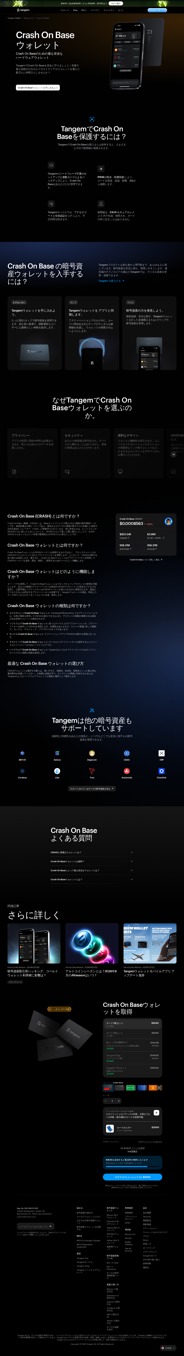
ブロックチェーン (15, 982)
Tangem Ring (83, 1265)
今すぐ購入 (116, 3)
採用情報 (147, 1263)
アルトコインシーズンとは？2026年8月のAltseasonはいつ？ (91, 973)
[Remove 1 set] (105, 1101)
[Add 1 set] (118, 1101)
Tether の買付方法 (113, 1321)
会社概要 (147, 1212)
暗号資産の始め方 (85, 1212)
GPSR (127, 1222)
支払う (84, 10)
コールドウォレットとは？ (89, 1216)
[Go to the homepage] (23, 10)
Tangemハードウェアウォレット (89, 1270)
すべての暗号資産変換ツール (113, 1275)
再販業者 (147, 1224)
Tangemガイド (150, 1255)
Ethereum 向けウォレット (113, 1222)
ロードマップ (149, 1247)
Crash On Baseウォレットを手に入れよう (38, 87)
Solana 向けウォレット (113, 1228)
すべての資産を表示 (113, 1328)
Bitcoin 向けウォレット (112, 1216)
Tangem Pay (82, 1258)
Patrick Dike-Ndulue (16, 967)
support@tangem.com (26, 1216)
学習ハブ (147, 1243)
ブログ (146, 1236)
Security (147, 1216)
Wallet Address (129, 1242)
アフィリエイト (150, 1228)
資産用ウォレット (113, 1247)
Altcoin (128, 1238)
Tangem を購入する (157, 10)
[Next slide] (173, 454)
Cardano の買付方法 (113, 1309)
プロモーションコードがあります (150, 1142)
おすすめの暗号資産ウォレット (89, 1221)
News (145, 1239)
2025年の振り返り (151, 1259)
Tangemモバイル (84, 1262)
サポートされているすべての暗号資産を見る (90, 788)
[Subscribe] (50, 1226)
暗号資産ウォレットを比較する (89, 1227)
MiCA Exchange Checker (88, 1240)
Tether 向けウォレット (113, 1241)
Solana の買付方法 (113, 1302)
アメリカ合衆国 (138, 1148)
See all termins (128, 1249)
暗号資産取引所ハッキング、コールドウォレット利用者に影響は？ (33, 973)
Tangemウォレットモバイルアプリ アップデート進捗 (149, 973)
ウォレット (65, 10)
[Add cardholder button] (156, 1112)
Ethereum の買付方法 (113, 1296)
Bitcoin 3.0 (130, 1234)
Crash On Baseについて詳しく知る (144, 559)
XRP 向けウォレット (113, 1234)
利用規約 (129, 1212)
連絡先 (146, 1267)
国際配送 (147, 1220)
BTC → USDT (112, 1262)
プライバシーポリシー (131, 1217)
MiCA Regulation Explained (85, 1245)
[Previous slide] (11, 454)
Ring (75, 10)
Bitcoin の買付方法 (112, 1290)
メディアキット (150, 1251)
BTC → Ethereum (111, 1267)
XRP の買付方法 (113, 1315)
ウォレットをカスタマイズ (155, 1232)
